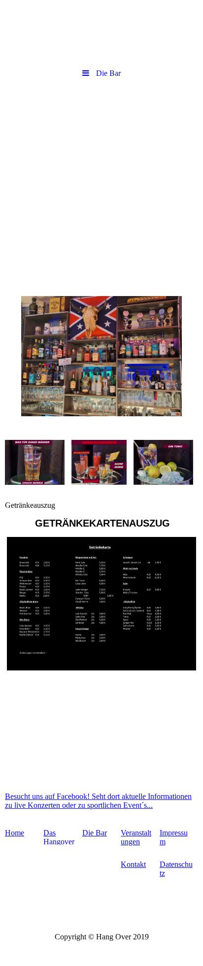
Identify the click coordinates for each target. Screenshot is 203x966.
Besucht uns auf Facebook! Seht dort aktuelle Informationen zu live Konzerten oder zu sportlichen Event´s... (98, 800)
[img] (101, 32)
